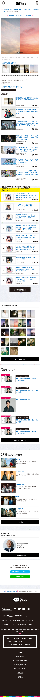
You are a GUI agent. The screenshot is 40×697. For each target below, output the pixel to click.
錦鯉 (17, 497)
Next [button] (35, 545)
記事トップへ (20, 15)
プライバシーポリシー (20, 669)
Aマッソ (18, 459)
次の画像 (28, 15)
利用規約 (20, 677)
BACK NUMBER (12, 644)
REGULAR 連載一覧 (12, 591)
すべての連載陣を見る (20, 555)
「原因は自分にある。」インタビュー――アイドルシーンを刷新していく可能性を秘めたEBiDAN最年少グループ (27, 123)
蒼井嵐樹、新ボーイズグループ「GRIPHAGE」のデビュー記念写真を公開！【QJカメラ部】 (25, 216)
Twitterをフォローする (21, 571)
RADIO (9, 641)
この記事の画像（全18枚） (9, 63)
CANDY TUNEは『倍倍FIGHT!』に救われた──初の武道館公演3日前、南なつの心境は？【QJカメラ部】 (26, 247)
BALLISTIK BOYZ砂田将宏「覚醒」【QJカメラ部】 (26, 258)
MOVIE (23, 638)
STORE (21, 644)
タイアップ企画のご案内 (20, 661)
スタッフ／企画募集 (20, 665)
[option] (6, 69)
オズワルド (19, 509)
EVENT (27, 644)
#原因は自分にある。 (6, 83)
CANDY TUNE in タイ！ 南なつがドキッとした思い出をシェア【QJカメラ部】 (26, 237)
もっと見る (20, 522)
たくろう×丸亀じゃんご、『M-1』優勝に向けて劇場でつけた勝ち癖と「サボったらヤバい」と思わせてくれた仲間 (27, 149)
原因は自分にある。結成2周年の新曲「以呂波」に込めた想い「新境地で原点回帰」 (27, 111)
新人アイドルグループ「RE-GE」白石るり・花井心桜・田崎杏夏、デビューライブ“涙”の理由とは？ (27, 160)
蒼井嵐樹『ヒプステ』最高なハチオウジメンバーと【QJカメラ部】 (26, 205)
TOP (4, 591)
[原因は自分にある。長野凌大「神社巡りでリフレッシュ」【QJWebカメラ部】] (5, 314)
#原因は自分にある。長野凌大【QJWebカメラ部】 (14, 80)
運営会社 (20, 673)
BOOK (15, 641)
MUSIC (16, 638)
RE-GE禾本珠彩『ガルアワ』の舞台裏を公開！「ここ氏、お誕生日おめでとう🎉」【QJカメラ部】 (26, 227)
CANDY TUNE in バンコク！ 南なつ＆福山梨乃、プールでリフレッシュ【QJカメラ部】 (26, 279)
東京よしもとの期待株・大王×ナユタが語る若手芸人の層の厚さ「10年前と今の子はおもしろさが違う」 (27, 137)
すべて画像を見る (20, 359)
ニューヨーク (20, 471)
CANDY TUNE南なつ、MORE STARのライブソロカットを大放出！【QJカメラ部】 (25, 269)
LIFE (20, 641)
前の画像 (11, 15)
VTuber (29, 638)
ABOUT (20, 652)
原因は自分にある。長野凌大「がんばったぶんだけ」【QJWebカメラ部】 (27, 98)
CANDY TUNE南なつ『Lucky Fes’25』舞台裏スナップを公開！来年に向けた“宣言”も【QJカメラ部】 (26, 195)
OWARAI (9, 638)
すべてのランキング (20, 440)
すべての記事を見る (20, 290)
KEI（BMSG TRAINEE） (23, 399)
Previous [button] (2, 545)
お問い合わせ (20, 657)
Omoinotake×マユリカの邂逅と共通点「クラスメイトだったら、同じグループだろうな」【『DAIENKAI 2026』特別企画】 (27, 173)
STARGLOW (20, 484)
